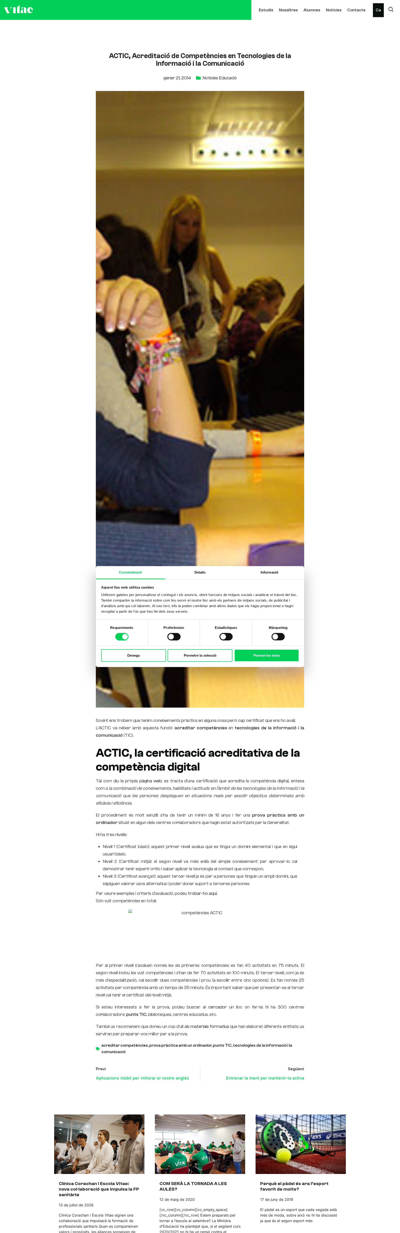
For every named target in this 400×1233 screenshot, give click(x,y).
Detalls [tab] (200, 572)
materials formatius (210, 1026)
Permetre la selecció (200, 655)
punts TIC (222, 1045)
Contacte (356, 10)
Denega (133, 655)
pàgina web (150, 781)
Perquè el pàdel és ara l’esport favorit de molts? (294, 1186)
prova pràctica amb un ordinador (180, 1045)
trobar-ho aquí (202, 893)
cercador (217, 1007)
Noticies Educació (220, 78)
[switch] (174, 636)
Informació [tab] (269, 572)
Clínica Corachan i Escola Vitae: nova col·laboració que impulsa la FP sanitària (99, 1189)
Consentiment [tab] (130, 572)
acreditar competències (124, 1045)
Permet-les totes (266, 655)
